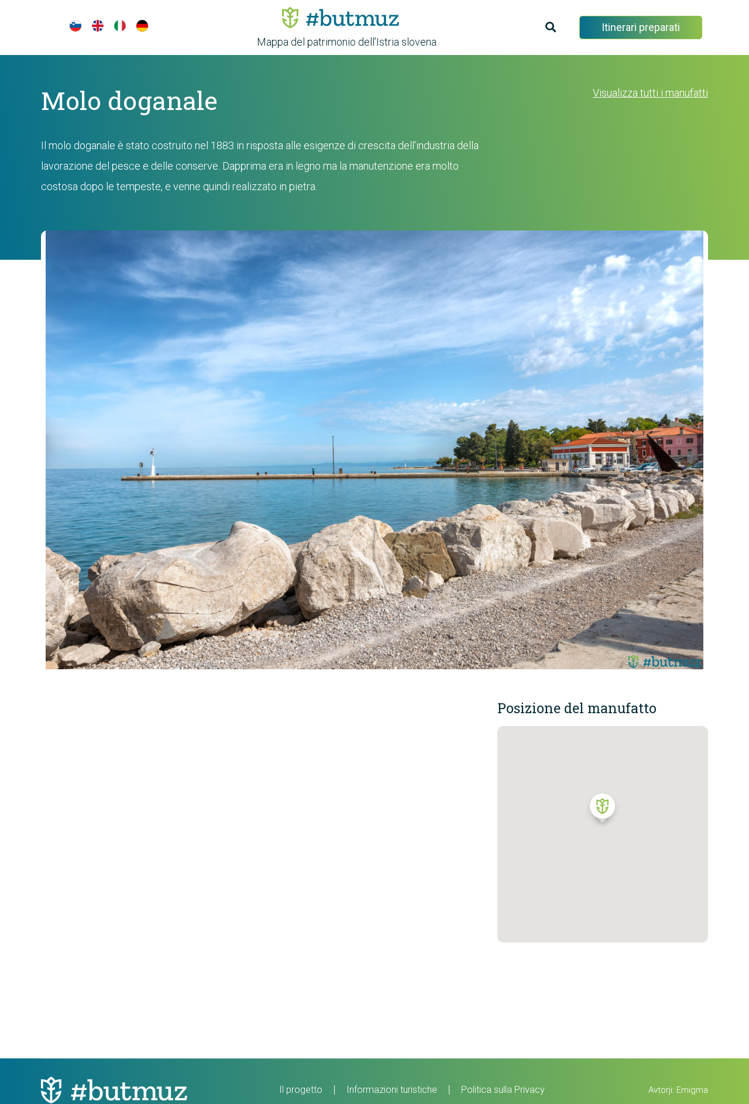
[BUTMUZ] (340, 17)
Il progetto (300, 1089)
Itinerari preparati (641, 27)
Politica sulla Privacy (503, 1089)
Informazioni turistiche (391, 1089)
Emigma (692, 1090)
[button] (602, 810)
